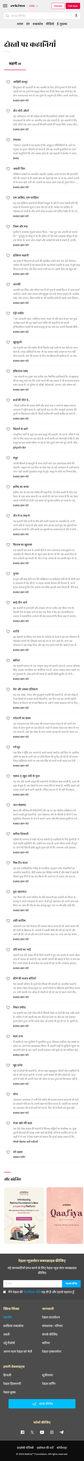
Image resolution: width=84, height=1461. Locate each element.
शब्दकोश (38, 24)
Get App (72, 5)
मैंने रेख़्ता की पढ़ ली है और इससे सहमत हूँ (41, 1292)
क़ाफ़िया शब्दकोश (13, 1325)
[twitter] (32, 1432)
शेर (28, 24)
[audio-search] (76, 15)
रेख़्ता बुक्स (9, 1392)
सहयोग (7, 1317)
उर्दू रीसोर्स (9, 1342)
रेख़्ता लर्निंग (48, 1383)
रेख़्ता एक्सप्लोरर (51, 1351)
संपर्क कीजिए (49, 1334)
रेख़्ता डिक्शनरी (12, 1383)
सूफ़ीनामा (47, 1375)
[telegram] (61, 1432)
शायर (20, 24)
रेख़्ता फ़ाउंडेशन (51, 1317)
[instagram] (52, 1432)
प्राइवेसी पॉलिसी (25, 1447)
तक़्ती (6, 1334)
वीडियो (50, 24)
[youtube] (42, 1432)
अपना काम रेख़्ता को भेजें (17, 1351)
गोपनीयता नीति (32, 1292)
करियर (46, 1342)
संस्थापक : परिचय (52, 1325)
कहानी (15, 64)
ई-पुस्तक (62, 24)
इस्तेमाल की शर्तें (45, 1447)
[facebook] (22, 1432)
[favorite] (8, 83)
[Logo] (18, 6)
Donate (58, 5)
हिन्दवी (7, 1375)
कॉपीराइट (62, 1447)
